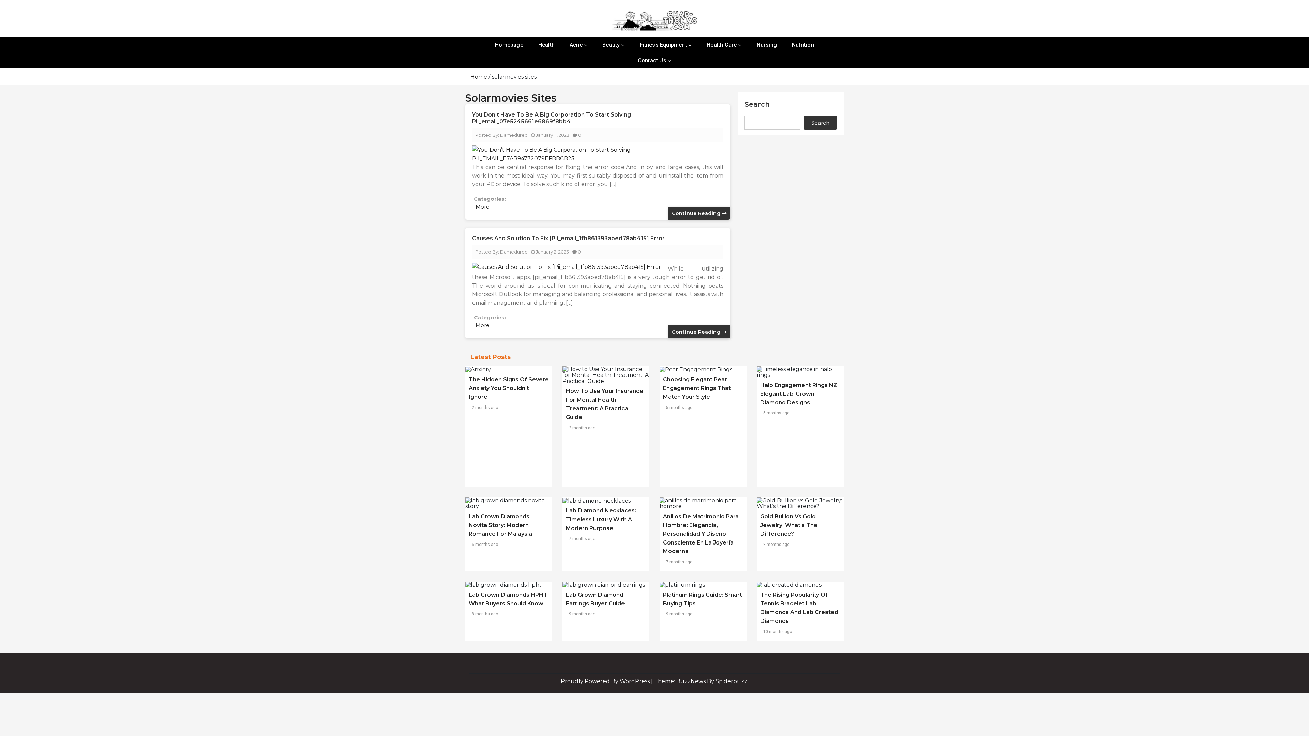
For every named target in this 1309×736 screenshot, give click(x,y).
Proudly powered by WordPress (606, 681)
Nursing (767, 45)
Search (757, 104)
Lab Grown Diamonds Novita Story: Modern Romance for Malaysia (500, 525)
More (483, 206)
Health (546, 45)
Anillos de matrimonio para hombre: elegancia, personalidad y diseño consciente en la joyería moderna (701, 533)
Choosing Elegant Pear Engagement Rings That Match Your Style (697, 388)
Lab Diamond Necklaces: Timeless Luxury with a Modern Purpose (601, 519)
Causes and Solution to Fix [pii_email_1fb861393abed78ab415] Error (568, 238)
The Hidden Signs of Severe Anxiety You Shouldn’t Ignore (509, 388)
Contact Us (652, 60)
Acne (576, 45)
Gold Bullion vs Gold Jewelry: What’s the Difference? (788, 525)
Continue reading (697, 213)
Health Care (722, 45)
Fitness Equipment (663, 45)
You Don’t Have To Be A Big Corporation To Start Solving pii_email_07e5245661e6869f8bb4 (551, 118)
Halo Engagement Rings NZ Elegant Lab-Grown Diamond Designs (798, 394)
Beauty (611, 45)
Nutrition (803, 45)
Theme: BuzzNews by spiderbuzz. (701, 681)
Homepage (509, 45)
